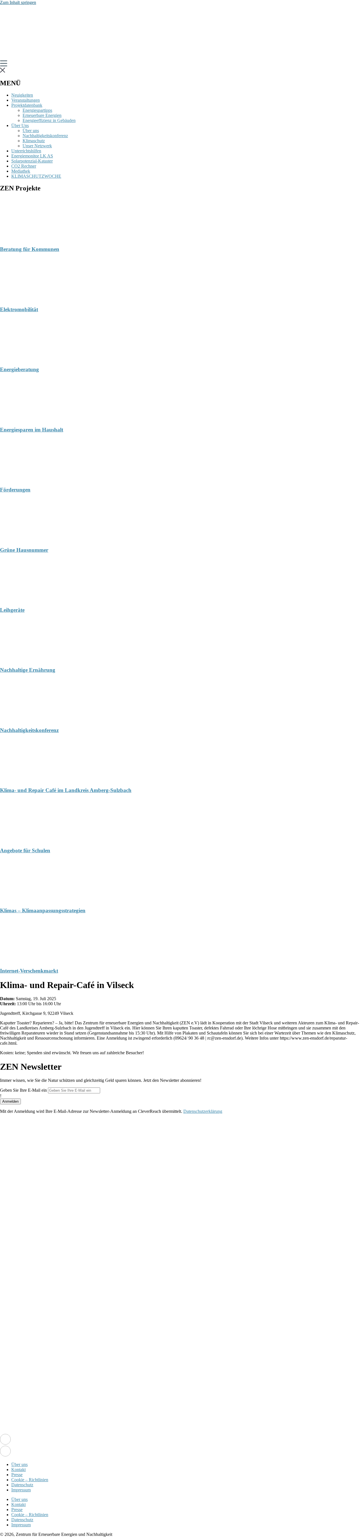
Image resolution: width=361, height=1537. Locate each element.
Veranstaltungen (25, 100)
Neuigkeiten (22, 95)
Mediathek (20, 171)
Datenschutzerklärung (202, 1111)
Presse (17, 1474)
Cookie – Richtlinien (29, 1479)
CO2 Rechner (23, 166)
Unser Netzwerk (37, 145)
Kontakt (18, 1469)
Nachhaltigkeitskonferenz (45, 135)
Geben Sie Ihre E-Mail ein (23, 1090)
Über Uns (20, 125)
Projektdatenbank (26, 105)
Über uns (31, 130)
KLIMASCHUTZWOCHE (36, 176)
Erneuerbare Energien (42, 115)
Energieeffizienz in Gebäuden (49, 120)
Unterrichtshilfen (26, 150)
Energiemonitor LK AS (32, 156)
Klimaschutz (34, 140)
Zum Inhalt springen (18, 2)
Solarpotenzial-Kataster (32, 161)
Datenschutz (22, 1484)
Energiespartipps (37, 110)
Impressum (21, 1489)
